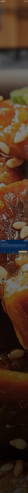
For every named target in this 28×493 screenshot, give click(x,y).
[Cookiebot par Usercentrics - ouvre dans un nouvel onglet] (24, 240)
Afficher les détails (23, 249)
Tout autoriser (23, 251)
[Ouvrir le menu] (27, 1)
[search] (25, 1)
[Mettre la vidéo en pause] (1, 492)
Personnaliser (13, 251)
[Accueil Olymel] (3, 1)
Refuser (5, 251)
